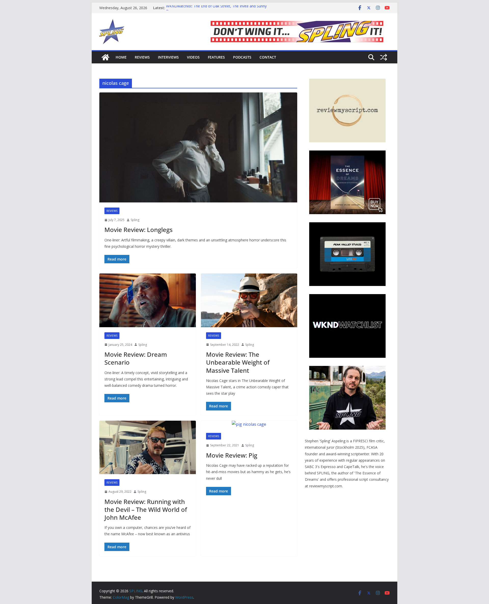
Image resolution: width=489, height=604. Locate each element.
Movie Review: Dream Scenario (135, 358)
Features (216, 57)
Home (121, 57)
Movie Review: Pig (231, 455)
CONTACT (268, 57)
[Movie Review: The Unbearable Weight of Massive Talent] (249, 300)
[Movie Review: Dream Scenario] (147, 300)
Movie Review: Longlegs (138, 229)
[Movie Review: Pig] (249, 424)
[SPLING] (105, 57)
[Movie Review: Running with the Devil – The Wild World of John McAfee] (147, 447)
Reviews (142, 57)
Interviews (168, 57)
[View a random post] (383, 57)
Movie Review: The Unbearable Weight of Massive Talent (237, 362)
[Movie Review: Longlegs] (198, 147)
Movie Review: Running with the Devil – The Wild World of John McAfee (145, 509)
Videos (193, 57)
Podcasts (242, 57)
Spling (135, 220)
